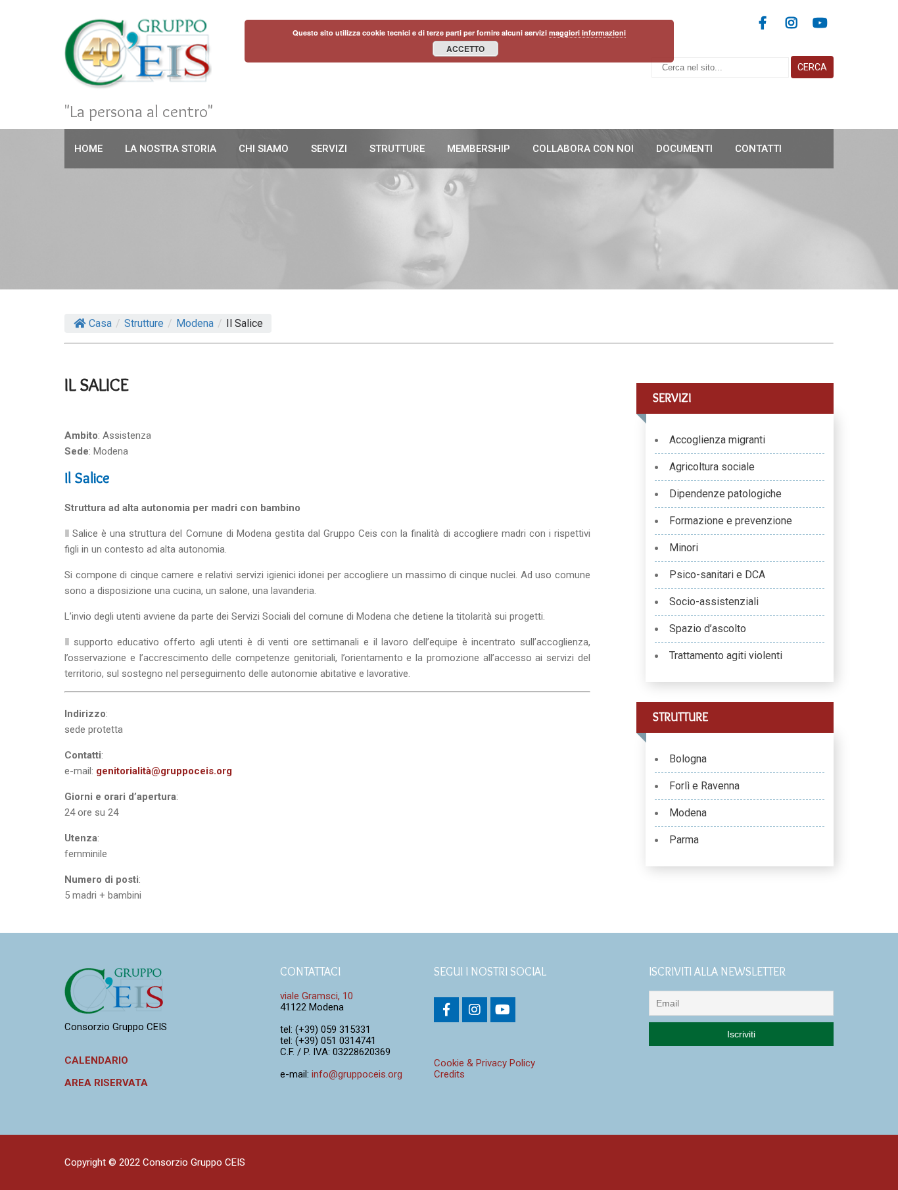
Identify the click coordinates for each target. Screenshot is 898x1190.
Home (88, 149)
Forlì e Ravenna (704, 786)
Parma (684, 839)
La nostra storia (170, 149)
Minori (683, 547)
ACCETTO (465, 49)
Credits (449, 1074)
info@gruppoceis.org (357, 1074)
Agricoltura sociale (712, 466)
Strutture (397, 149)
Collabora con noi (583, 149)
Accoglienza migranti (717, 440)
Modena (688, 812)
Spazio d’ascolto (707, 628)
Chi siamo (264, 149)
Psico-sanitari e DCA (717, 574)
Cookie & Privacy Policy (484, 1063)
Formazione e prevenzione (730, 520)
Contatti (758, 149)
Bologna (688, 759)
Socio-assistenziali (714, 601)
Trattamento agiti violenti (725, 655)
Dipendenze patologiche (725, 493)
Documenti (684, 149)
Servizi (329, 149)
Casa (100, 323)
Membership (478, 149)
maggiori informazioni (587, 32)
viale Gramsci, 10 (316, 996)
